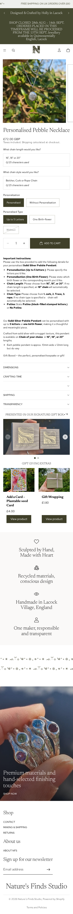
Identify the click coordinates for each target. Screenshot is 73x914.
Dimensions (10, 367)
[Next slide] (68, 13)
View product (19, 519)
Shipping (9, 395)
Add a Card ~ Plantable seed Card (17, 501)
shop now (10, 793)
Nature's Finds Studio (30, 899)
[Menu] (4, 50)
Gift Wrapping (52, 497)
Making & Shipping (15, 827)
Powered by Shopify (53, 899)
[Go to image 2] (38, 458)
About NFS (10, 850)
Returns (8, 832)
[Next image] (65, 436)
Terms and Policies (37, 907)
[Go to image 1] (35, 458)
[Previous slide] (4, 13)
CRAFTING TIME (12, 376)
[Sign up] (48, 869)
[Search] (13, 50)
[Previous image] (7, 436)
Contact (9, 822)
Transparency (13, 404)
